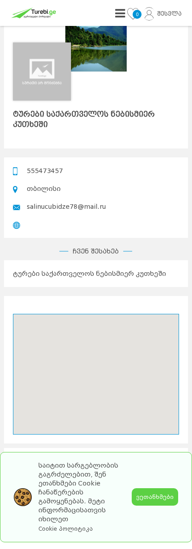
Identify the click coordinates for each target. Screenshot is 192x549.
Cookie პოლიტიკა (65, 529)
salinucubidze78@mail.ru (66, 206)
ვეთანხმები (155, 497)
